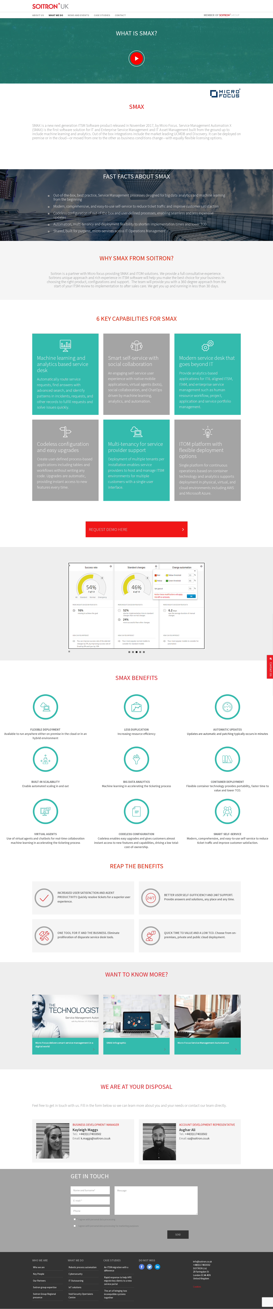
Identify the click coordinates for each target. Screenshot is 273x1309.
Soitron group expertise (45, 1277)
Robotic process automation (83, 1257)
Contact (120, 15)
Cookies (197, 1277)
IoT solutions (75, 1277)
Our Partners (39, 1271)
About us (38, 15)
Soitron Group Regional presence (44, 1286)
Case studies (102, 15)
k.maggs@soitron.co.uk (95, 1129)
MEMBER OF (211, 15)
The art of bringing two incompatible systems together (115, 1285)
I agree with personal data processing (96, 1209)
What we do (56, 15)
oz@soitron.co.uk (198, 1129)
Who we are (39, 1257)
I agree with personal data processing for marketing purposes (108, 1216)
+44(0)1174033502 (90, 1124)
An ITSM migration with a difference (116, 1259)
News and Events (78, 15)
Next (209, 639)
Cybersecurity (75, 1264)
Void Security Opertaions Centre (81, 1286)
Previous (64, 639)
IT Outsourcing (76, 1271)
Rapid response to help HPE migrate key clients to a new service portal (118, 1271)
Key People (38, 1264)
